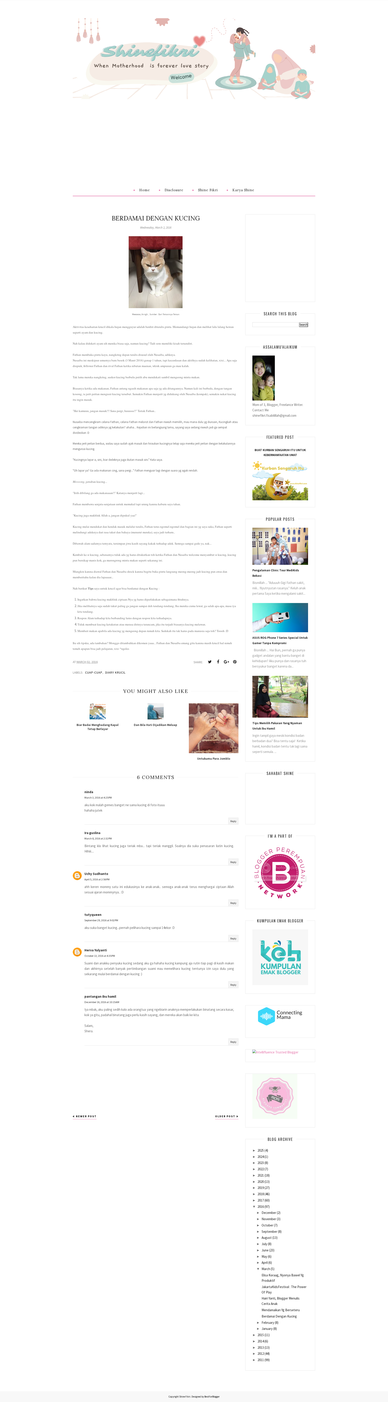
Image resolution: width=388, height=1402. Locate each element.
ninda (88, 792)
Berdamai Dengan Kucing (279, 1316)
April (265, 1262)
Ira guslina (92, 833)
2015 (261, 1335)
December (269, 1213)
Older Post (225, 1116)
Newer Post (86, 1116)
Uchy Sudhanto (96, 874)
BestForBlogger (212, 1396)
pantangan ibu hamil (100, 996)
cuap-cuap (93, 672)
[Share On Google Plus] (226, 661)
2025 (261, 1150)
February (268, 1322)
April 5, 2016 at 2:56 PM (97, 879)
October (267, 1225)
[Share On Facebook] (218, 661)
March (266, 1269)
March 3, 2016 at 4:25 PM (98, 797)
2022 (261, 1169)
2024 (261, 1157)
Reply (233, 821)
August (267, 1237)
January (267, 1328)
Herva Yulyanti (95, 950)
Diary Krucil (115, 672)
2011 (261, 1360)
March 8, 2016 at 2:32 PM (98, 838)
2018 (261, 1194)
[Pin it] (234, 661)
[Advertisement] (194, 132)
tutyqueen (92, 914)
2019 (261, 1188)
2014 (261, 1341)
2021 (261, 1175)
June (265, 1250)
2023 (261, 1163)
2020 (261, 1181)
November (269, 1219)
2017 (261, 1200)
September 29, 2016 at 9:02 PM (101, 920)
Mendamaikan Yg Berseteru (281, 1310)
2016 (261, 1206)
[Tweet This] (209, 661)
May (264, 1256)
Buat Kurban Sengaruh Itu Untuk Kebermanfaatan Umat (280, 452)
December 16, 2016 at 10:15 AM (101, 1002)
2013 (261, 1347)
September (269, 1231)
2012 (261, 1353)
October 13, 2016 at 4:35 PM (99, 955)
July (264, 1244)
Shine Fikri (184, 1396)
